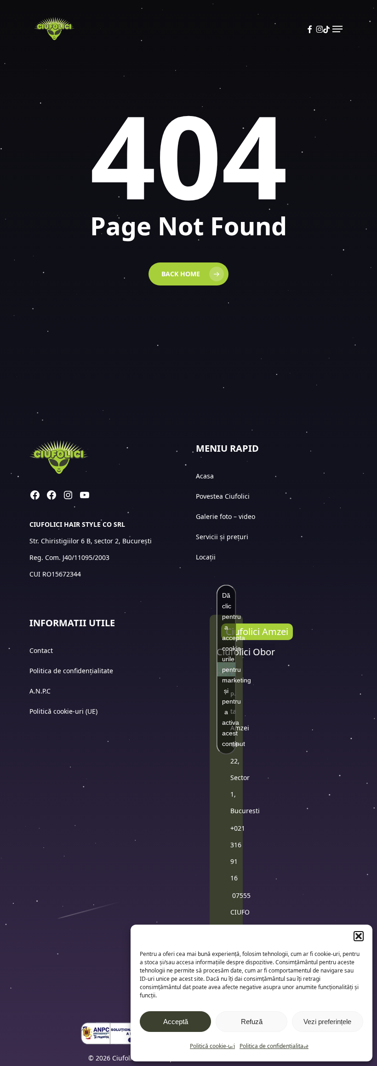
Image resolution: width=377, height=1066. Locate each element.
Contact (42, 650)
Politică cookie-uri (212, 1046)
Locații (206, 557)
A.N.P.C (40, 691)
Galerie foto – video (226, 516)
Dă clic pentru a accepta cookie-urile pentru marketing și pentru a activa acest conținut (229, 669)
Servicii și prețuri (222, 536)
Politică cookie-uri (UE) (63, 711)
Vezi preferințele (327, 1021)
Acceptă (175, 1021)
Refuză (252, 1021)
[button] (358, 936)
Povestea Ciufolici (223, 496)
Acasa (205, 476)
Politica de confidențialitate (274, 1046)
